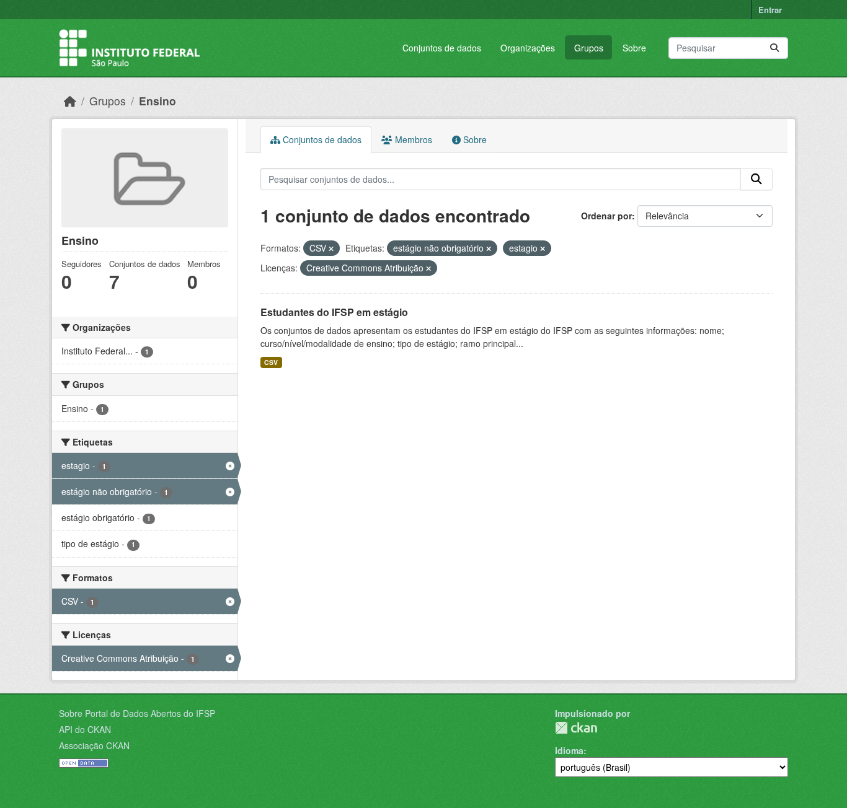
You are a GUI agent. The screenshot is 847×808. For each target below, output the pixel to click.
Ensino (157, 100)
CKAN (576, 727)
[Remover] (331, 248)
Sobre (634, 48)
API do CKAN (85, 729)
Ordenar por (606, 215)
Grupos (588, 48)
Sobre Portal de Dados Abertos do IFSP (137, 713)
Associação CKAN (94, 745)
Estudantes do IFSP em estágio (334, 312)
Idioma (569, 750)
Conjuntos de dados (441, 48)
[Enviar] (774, 48)
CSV (271, 362)
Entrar (770, 9)
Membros (412, 139)
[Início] (70, 100)
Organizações (527, 48)
